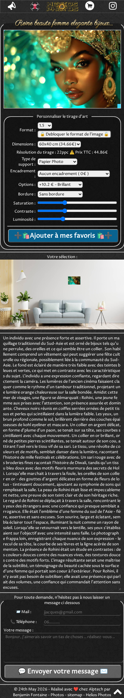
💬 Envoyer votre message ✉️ (63, 671)
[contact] (11, 6)
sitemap (74, 695)
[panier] (89, 6)
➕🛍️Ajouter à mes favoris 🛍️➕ (63, 236)
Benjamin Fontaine (30, 695)
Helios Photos (98, 695)
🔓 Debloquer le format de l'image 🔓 (74, 134)
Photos (57, 695)
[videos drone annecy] (35, 6)
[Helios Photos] (62, 6)
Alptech (96, 689)
